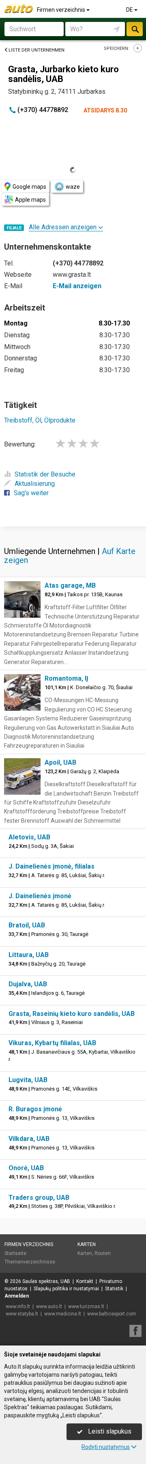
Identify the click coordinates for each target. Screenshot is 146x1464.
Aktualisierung (35, 483)
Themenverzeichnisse (29, 1262)
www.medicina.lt (62, 1314)
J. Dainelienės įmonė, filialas (51, 866)
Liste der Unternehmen (36, 50)
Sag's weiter (31, 493)
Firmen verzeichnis (61, 9)
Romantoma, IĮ (66, 678)
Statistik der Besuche (45, 474)
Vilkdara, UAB (29, 1139)
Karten (86, 1244)
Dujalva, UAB (28, 984)
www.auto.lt (49, 1306)
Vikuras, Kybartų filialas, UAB (52, 1043)
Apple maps (30, 199)
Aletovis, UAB (29, 837)
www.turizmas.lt (86, 1306)
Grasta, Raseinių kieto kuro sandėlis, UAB (72, 1014)
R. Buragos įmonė (35, 1109)
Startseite (15, 1253)
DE (130, 9)
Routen (102, 1253)
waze (73, 186)
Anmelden (16, 1296)
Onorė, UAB (26, 1168)
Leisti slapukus (108, 1431)
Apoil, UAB (60, 762)
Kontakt (84, 1281)
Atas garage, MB (70, 585)
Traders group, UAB (39, 1197)
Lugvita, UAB (28, 1080)
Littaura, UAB (29, 955)
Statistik (114, 1289)
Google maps (29, 186)
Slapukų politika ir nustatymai (66, 1289)
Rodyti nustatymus (106, 1447)
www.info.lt (18, 1306)
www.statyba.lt (22, 1314)
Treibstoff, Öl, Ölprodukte (39, 420)
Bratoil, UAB (27, 925)
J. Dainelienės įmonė (40, 896)
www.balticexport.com (111, 1314)
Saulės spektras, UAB (46, 1281)
